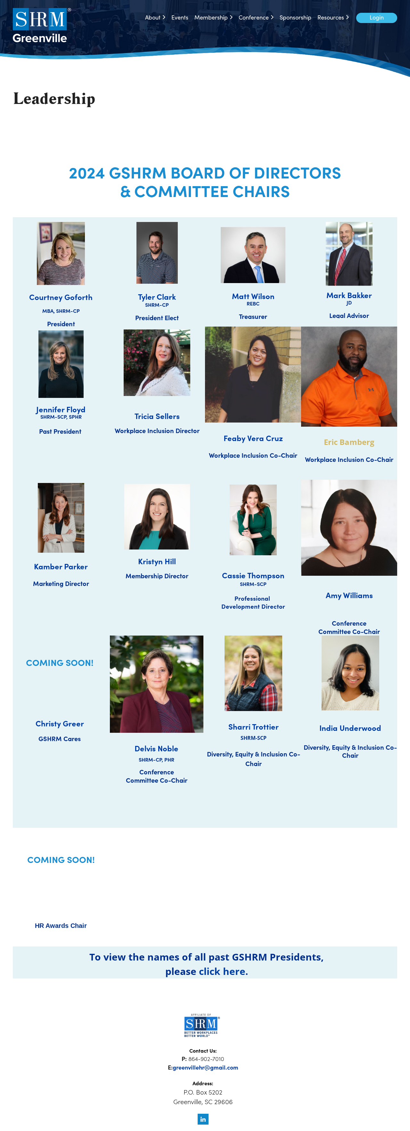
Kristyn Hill (157, 561)
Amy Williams (349, 594)
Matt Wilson (253, 295)
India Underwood (350, 727)
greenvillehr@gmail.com (205, 1067)
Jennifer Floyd (61, 409)
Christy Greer (60, 723)
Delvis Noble (156, 748)
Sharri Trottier (253, 726)
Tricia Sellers (157, 415)
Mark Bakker (349, 294)
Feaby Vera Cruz (253, 437)
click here (222, 971)
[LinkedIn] (203, 1119)
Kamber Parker (61, 566)
